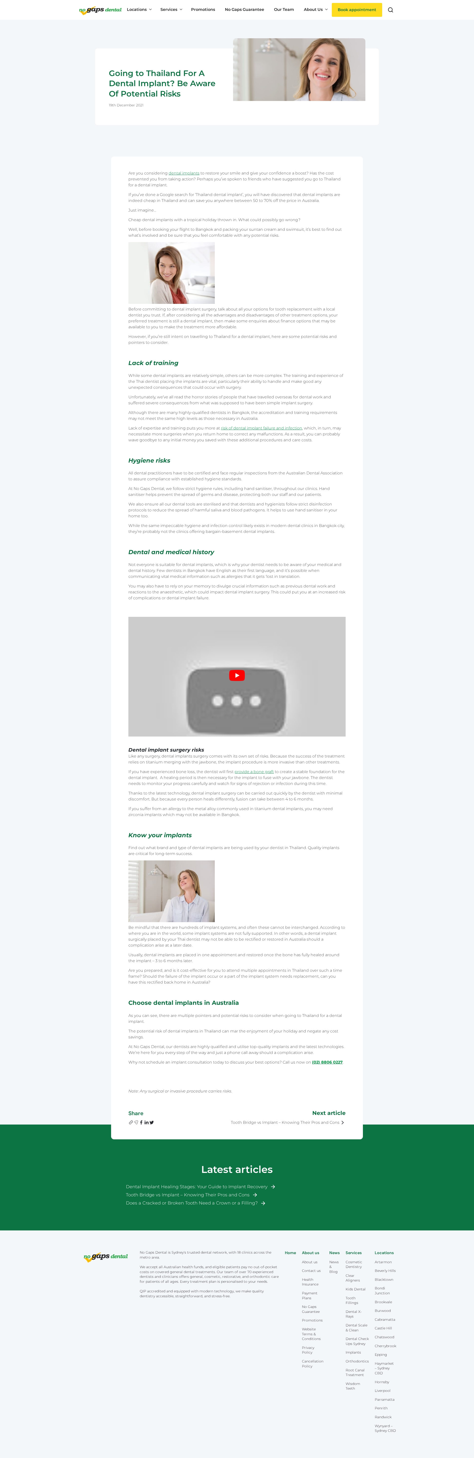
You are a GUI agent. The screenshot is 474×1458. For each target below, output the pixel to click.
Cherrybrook (385, 1346)
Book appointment (357, 9)
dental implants (184, 173)
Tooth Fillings (352, 1300)
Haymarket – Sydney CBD (384, 1368)
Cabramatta (385, 1319)
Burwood (383, 1310)
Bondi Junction (382, 1290)
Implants (353, 1352)
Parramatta (385, 1399)
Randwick (383, 1417)
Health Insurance (310, 1282)
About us (309, 1262)
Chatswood (384, 1337)
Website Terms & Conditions (311, 1334)
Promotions (312, 1320)
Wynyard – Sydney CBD (385, 1428)
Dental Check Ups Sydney (357, 1341)
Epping (381, 1354)
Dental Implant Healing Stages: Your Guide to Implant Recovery (197, 1186)
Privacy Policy (308, 1350)
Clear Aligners (353, 1278)
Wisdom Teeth (353, 1386)
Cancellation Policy (312, 1363)
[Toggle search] (390, 9)
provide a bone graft (254, 771)
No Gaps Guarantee (311, 1309)
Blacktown (384, 1279)
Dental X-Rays (354, 1314)
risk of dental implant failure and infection (261, 428)
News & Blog (334, 1267)
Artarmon (383, 1262)
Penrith (381, 1408)
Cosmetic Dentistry (354, 1264)
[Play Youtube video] (237, 675)
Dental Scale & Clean (356, 1327)
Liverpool (383, 1390)
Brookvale (383, 1302)
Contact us (311, 1270)
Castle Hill (383, 1328)
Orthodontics (357, 1361)
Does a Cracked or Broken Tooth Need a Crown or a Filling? (192, 1203)
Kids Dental (356, 1289)
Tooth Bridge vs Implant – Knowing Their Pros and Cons (188, 1195)
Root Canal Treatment (355, 1372)
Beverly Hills (385, 1270)
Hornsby (382, 1382)
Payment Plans (309, 1295)
